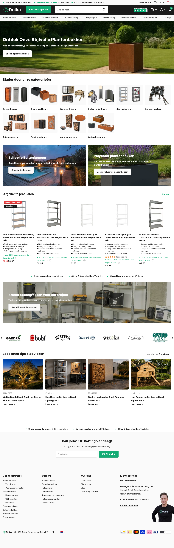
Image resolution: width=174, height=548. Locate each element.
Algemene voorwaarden (53, 495)
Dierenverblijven (150, 17)
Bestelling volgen (49, 484)
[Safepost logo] (160, 338)
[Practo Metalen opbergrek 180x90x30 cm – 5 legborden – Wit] (87, 215)
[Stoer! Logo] (87, 338)
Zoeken (104, 9)
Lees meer (8, 404)
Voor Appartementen (14, 488)
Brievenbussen (9, 17)
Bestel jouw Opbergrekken (24, 307)
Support (46, 475)
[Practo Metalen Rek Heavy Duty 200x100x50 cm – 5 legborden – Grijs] (19, 215)
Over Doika (86, 480)
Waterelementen (128, 17)
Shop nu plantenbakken (17, 54)
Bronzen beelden (50, 17)
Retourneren (47, 488)
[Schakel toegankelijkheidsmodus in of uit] (155, 2)
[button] (1, 338)
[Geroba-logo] (111, 338)
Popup (16, 258)
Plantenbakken (29, 17)
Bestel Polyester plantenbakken (112, 172)
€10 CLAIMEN (108, 454)
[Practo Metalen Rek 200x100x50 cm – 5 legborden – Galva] (155, 215)
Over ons (86, 475)
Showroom (86, 484)
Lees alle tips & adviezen (158, 354)
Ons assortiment (12, 475)
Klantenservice (145, 2)
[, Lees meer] (154, 10)
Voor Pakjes (10, 484)
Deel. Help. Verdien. (90, 491)
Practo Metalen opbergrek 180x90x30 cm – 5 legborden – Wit (86, 237)
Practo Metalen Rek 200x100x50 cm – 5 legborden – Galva (154, 237)
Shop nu (166, 194)
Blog (83, 488)
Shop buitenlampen (21, 170)
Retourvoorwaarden (51, 499)
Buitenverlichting (10, 510)
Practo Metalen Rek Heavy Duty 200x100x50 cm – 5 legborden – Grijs (18, 237)
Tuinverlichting (71, 17)
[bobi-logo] (38, 337)
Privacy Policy (48, 502)
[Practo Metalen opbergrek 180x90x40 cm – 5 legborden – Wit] (121, 215)
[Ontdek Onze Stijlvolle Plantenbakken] (87, 47)
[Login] (162, 10)
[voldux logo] (136, 337)
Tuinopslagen (90, 17)
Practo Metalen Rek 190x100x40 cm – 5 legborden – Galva (52, 237)
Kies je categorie (37, 9)
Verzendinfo (47, 491)
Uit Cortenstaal (11, 495)
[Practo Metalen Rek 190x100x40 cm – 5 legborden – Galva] (53, 215)
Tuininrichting (109, 17)
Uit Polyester (11, 499)
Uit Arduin (9, 502)
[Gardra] (14, 338)
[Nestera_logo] (63, 338)
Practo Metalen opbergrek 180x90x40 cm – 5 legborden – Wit (120, 237)
